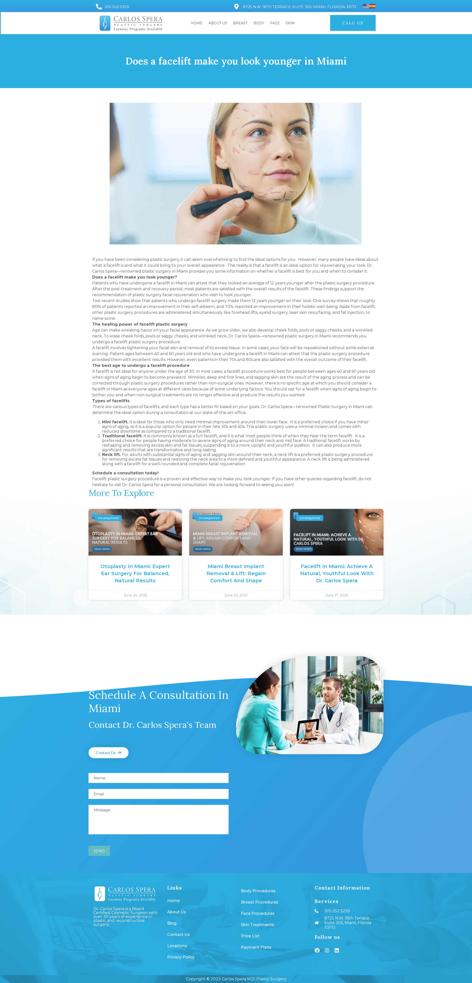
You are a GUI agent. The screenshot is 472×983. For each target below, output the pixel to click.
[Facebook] (317, 950)
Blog (172, 923)
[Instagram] (326, 950)
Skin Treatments (257, 924)
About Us (217, 23)
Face (275, 23)
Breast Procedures (259, 902)
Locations (177, 945)
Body (258, 23)
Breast (240, 23)
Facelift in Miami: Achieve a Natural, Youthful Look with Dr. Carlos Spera (337, 573)
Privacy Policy (181, 957)
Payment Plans (256, 947)
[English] (366, 6)
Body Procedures (258, 891)
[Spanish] (372, 6)
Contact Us (178, 934)
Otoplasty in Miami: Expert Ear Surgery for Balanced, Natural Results (135, 573)
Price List (250, 936)
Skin (290, 23)
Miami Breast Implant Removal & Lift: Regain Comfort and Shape (236, 573)
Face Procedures (258, 913)
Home (197, 23)
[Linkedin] (336, 950)
